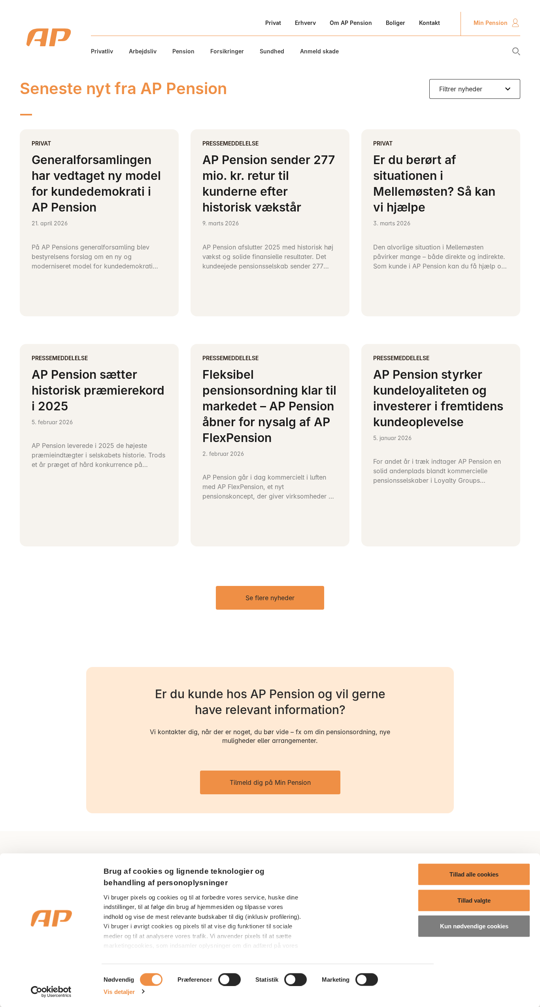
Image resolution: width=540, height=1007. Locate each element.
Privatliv (102, 51)
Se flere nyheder (270, 598)
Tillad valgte (474, 900)
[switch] (229, 979)
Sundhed (272, 51)
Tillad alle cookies (473, 874)
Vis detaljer (119, 991)
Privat (273, 22)
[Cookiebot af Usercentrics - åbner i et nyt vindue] (51, 992)
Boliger (395, 22)
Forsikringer (227, 51)
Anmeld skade (319, 51)
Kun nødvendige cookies (474, 926)
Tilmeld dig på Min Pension (270, 782)
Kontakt (429, 22)
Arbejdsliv (143, 51)
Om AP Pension (351, 22)
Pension (183, 51)
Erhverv (305, 22)
